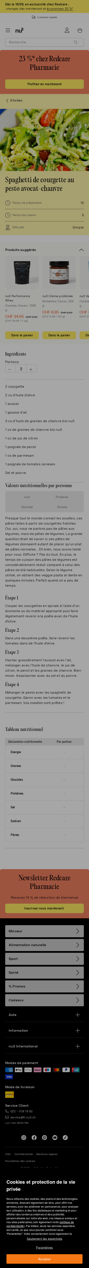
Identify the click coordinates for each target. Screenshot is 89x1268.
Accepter (44, 1259)
